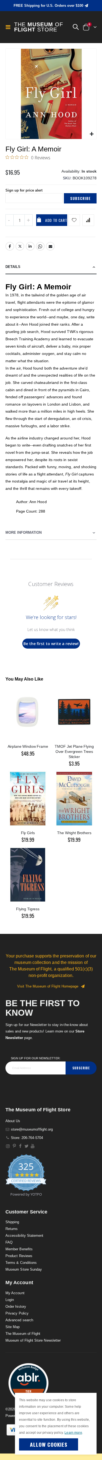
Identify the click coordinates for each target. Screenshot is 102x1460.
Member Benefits (19, 1249)
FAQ (9, 1242)
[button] (75, 27)
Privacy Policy (17, 1313)
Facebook (9, 246)
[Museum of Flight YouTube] (32, 1146)
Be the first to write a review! (51, 643)
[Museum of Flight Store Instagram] (8, 1146)
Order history (15, 1306)
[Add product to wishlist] (74, 220)
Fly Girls (28, 833)
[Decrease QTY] (9, 220)
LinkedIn (30, 246)
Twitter (20, 246)
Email (50, 246)
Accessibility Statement (24, 1236)
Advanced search (19, 1320)
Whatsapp (40, 246)
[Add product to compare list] (88, 220)
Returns (11, 1229)
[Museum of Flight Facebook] (20, 1146)
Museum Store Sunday (23, 1269)
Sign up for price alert (23, 190)
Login (9, 1300)
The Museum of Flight (22, 1334)
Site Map (12, 1327)
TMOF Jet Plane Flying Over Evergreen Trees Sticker (74, 751)
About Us (12, 1121)
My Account (14, 1293)
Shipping (12, 1222)
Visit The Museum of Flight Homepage (49, 986)
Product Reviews (18, 1256)
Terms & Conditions (21, 1263)
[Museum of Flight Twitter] (26, 1146)
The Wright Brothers (74, 833)
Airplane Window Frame (28, 746)
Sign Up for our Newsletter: (35, 1058)
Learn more (73, 1433)
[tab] (51, 267)
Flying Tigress (27, 909)
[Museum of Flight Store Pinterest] (14, 1146)
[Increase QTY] (28, 220)
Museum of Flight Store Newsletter (33, 1340)
